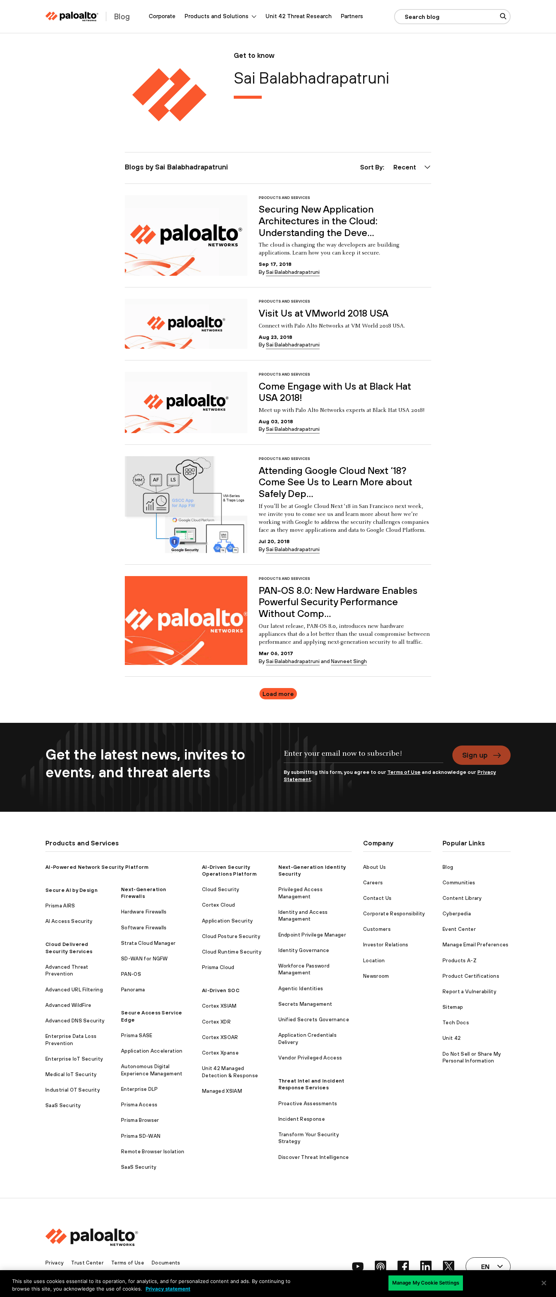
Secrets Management (305, 1004)
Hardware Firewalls (144, 912)
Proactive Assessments (307, 1103)
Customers (377, 929)
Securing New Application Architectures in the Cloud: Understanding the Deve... (318, 220)
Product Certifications (471, 976)
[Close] (544, 1283)
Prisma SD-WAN (140, 1136)
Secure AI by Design (71, 890)
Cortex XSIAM (219, 1006)
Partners (352, 16)
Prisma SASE (136, 1035)
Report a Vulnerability (469, 991)
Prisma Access (139, 1104)
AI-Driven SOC (220, 990)
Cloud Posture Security (231, 936)
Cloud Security (220, 889)
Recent (404, 167)
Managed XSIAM (222, 1091)
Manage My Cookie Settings (425, 1283)
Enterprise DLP (139, 1089)
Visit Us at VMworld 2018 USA (323, 313)
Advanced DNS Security (75, 1021)
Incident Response (301, 1119)
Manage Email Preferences (476, 945)
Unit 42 (452, 1038)
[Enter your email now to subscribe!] (363, 757)
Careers (373, 882)
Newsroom (376, 976)
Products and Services (284, 198)
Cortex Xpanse (220, 1053)
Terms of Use (404, 772)
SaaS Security (63, 1105)
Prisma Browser (140, 1120)
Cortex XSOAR (220, 1037)
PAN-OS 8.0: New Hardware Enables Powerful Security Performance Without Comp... (338, 602)
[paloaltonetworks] (71, 16)
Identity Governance (303, 950)
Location (374, 960)
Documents (166, 1263)
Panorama (133, 990)
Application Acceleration (152, 1051)
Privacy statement (168, 1289)
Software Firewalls (144, 927)
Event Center (459, 929)
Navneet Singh (349, 661)
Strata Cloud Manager (148, 943)
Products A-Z (460, 960)
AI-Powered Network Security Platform (97, 867)
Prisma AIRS (60, 906)
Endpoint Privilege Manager (312, 935)
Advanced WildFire (68, 1005)
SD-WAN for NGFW (144, 958)
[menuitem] (162, 16)
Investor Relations (385, 945)
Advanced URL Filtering (74, 990)
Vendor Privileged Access (310, 1058)
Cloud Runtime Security (231, 952)
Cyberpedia (457, 913)
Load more (278, 693)
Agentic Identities (300, 988)
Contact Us (377, 898)
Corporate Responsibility (394, 913)
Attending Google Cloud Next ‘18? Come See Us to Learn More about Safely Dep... (335, 482)
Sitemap (453, 1007)
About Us (374, 867)
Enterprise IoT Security (74, 1059)
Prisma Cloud (218, 967)
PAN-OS (131, 974)
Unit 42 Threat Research (299, 16)
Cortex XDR (216, 1022)
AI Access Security (69, 921)
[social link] (357, 1266)
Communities (459, 882)
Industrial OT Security (72, 1090)
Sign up (475, 755)
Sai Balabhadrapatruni (293, 272)
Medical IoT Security (70, 1074)
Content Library (462, 898)
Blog (448, 867)
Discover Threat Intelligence (313, 1157)
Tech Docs (456, 1022)
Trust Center (87, 1263)
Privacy (54, 1263)
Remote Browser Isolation (153, 1151)
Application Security (227, 921)
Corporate (162, 16)
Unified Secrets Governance (313, 1019)
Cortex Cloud (218, 905)
